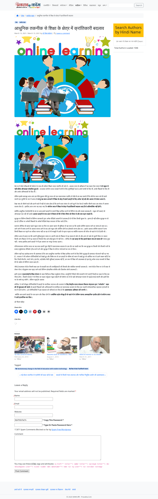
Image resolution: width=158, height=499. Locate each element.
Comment (18, 434)
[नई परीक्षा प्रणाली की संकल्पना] (29, 344)
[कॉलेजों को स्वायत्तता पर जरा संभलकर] (94, 344)
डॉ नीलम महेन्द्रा (47, 33)
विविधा (85, 5)
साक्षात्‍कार (92, 5)
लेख (22, 15)
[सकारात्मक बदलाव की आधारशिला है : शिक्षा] (62, 344)
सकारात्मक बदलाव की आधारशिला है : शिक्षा (59, 354)
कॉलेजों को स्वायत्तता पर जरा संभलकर (90, 354)
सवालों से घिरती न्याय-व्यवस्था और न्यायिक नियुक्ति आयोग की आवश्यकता (80, 375)
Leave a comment (63, 33)
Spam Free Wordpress (61, 429)
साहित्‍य (77, 5)
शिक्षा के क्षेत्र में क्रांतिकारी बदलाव (79, 369)
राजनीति (46, 5)
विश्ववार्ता (55, 5)
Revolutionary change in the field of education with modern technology (42, 369)
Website (18, 411)
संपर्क (74, 489)
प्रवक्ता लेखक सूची (41, 489)
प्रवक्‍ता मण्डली (28, 489)
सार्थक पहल (30, 15)
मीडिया (71, 5)
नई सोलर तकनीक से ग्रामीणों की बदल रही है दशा (37, 375)
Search (139, 5)
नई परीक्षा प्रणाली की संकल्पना (23, 354)
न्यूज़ (99, 5)
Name (17, 395)
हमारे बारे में (18, 489)
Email (16, 403)
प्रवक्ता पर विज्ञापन (56, 489)
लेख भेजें (67, 489)
